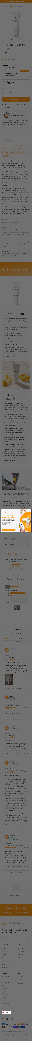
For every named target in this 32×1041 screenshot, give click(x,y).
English (6, 1012)
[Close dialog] (30, 510)
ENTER (8, 529)
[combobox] (6, 1012)
